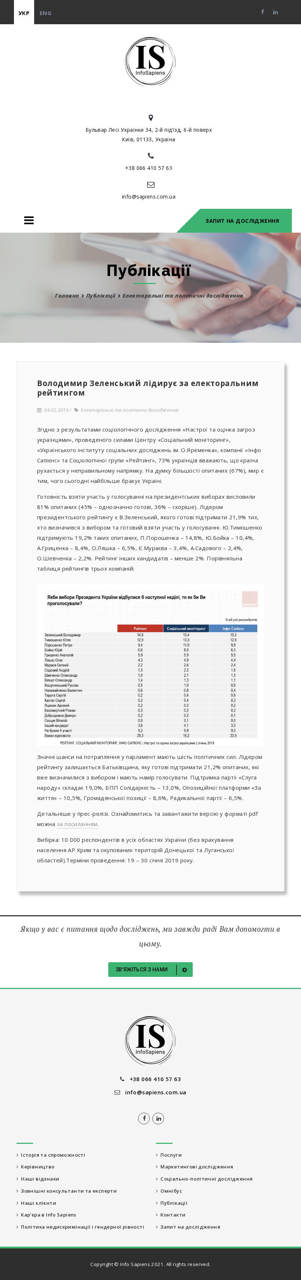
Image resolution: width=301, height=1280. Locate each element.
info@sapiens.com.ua (148, 196)
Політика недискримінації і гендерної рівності (81, 1226)
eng (45, 13)
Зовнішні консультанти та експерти (67, 1191)
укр (23, 13)
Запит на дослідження (242, 220)
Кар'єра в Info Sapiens (47, 1214)
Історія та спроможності (51, 1155)
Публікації (101, 295)
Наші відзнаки (38, 1178)
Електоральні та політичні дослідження (128, 410)
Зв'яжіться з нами (143, 969)
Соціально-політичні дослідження (205, 1178)
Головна (67, 295)
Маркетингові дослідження (195, 1166)
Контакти (171, 1214)
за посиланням (77, 824)
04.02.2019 (54, 410)
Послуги (170, 1155)
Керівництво (36, 1166)
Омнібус (170, 1191)
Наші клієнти (37, 1203)
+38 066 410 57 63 (148, 167)
